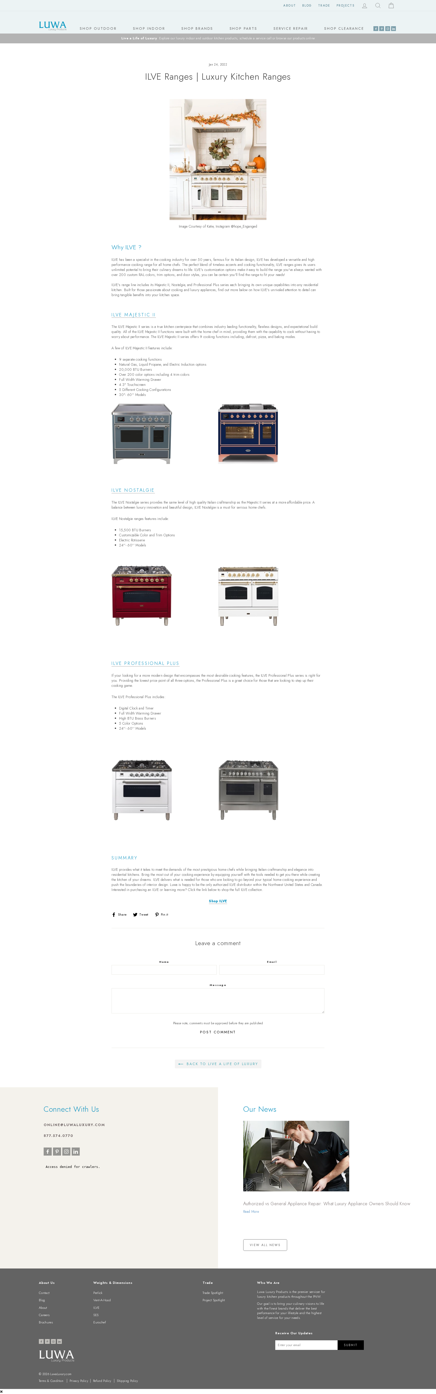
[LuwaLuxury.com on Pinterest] (381, 28)
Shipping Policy (127, 1381)
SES (95, 1315)
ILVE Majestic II (134, 315)
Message (218, 985)
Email (272, 962)
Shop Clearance (344, 28)
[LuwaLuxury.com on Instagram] (387, 28)
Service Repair (291, 28)
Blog (307, 5)
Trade (324, 5)
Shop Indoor (149, 28)
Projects (346, 5)
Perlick (97, 1292)
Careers (44, 1315)
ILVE (96, 1307)
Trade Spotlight (213, 1292)
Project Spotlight (214, 1300)
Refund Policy (102, 1381)
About (289, 5)
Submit (350, 1345)
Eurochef (99, 1322)
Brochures (46, 1322)
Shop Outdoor (98, 28)
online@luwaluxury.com (74, 1124)
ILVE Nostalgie (133, 490)
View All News (265, 1245)
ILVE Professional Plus (145, 664)
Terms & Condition (51, 1381)
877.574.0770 (58, 1135)
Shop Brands (197, 28)
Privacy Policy (79, 1381)
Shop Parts (243, 28)
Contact (44, 1292)
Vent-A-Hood (102, 1300)
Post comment (218, 1032)
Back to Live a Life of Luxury (221, 1063)
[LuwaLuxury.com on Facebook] (375, 28)
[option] (218, 38)
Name (164, 962)
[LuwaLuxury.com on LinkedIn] (393, 28)
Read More (251, 1211)
